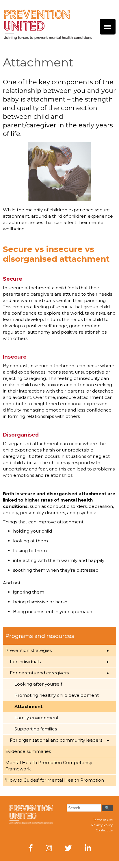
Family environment (36, 717)
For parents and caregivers (39, 673)
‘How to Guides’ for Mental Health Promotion (54, 780)
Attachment (28, 706)
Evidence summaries (28, 751)
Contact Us (104, 830)
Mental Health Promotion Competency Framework (48, 766)
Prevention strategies (28, 650)
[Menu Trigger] (108, 27)
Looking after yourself (38, 684)
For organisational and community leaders (56, 740)
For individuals (25, 661)
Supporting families (35, 729)
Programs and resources (39, 635)
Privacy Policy (102, 825)
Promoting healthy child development (56, 695)
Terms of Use (103, 820)
